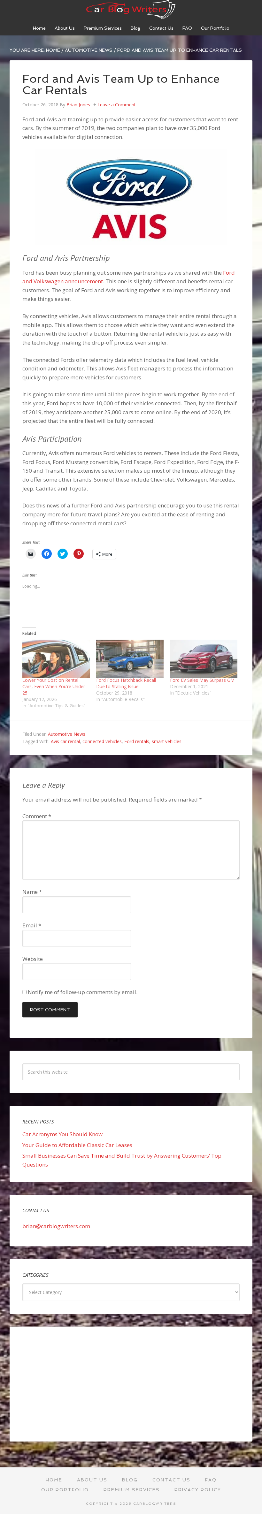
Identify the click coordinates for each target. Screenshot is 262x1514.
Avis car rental (65, 741)
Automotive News (66, 734)
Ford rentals (136, 741)
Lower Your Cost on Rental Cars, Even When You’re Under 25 (53, 686)
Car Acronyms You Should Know (62, 1134)
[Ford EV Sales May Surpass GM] (203, 659)
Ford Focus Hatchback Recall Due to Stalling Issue (126, 683)
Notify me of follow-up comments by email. (82, 992)
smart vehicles (166, 741)
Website (32, 958)
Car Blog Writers (131, 9)
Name (32, 891)
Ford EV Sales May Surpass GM (202, 680)
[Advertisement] (131, 1384)
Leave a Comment (116, 105)
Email (31, 925)
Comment (36, 816)
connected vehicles (102, 741)
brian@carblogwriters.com (56, 1226)
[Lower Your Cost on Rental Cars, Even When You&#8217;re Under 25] (56, 659)
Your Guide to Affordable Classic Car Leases (77, 1145)
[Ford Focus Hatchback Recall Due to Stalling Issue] (130, 659)
